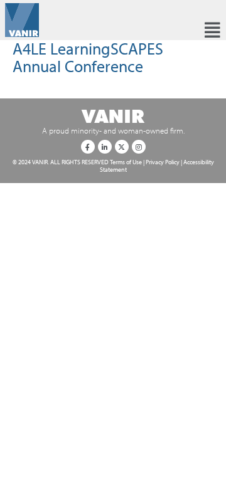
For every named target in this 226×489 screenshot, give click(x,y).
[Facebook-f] (88, 147)
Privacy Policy (163, 162)
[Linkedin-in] (105, 147)
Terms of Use (126, 162)
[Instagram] (139, 147)
